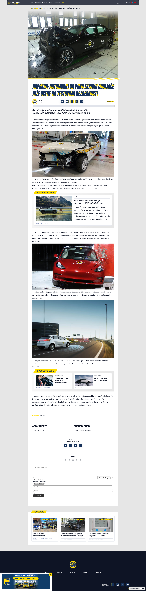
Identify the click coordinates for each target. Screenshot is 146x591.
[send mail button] (76, 101)
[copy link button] (81, 101)
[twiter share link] (62, 101)
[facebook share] (112, 584)
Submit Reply (102, 478)
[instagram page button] (70, 445)
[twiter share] (122, 584)
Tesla (56, 232)
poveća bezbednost (97, 292)
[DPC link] (131, 3)
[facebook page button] (65, 445)
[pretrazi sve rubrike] (118, 2)
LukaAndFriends (55, 585)
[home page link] (15, 2)
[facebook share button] (72, 101)
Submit (39, 495)
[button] (137, 588)
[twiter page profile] (75, 445)
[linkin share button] (67, 101)
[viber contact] (80, 445)
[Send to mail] (117, 584)
